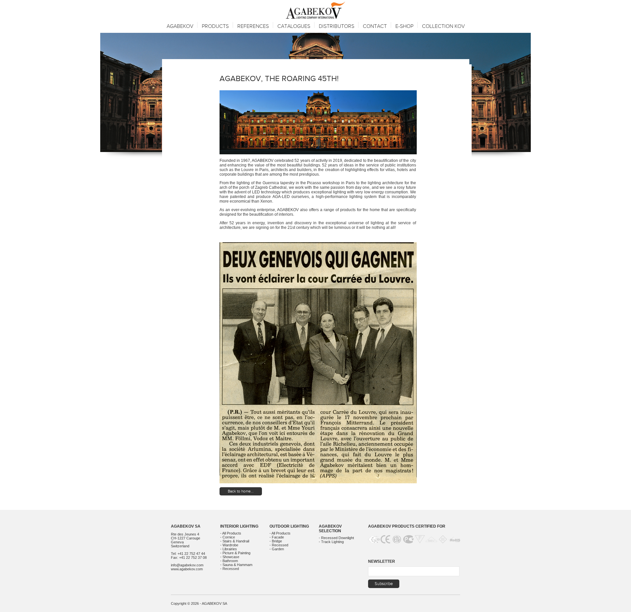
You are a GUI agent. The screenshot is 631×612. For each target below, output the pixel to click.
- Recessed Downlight (336, 538)
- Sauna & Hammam (236, 565)
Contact (375, 26)
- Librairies (228, 549)
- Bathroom (229, 561)
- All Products (230, 533)
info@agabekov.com (187, 565)
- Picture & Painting (235, 553)
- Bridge (275, 541)
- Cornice (227, 537)
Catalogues (293, 26)
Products (215, 26)
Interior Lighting (239, 526)
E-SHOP (404, 26)
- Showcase (229, 557)
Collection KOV (443, 26)
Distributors (336, 26)
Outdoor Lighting (289, 526)
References (253, 26)
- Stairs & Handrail (234, 541)
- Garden (276, 549)
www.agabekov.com (187, 569)
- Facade (276, 537)
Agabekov (180, 26)
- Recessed (229, 569)
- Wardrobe (229, 545)
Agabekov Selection (330, 528)
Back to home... (241, 491)
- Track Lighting (331, 542)
